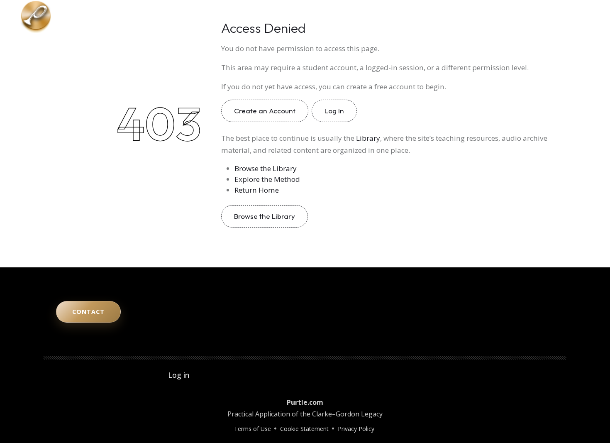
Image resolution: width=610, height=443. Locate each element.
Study (415, 16)
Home (340, 16)
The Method (377, 16)
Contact (511, 16)
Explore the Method (267, 179)
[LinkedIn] (567, 16)
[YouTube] (544, 16)
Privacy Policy (356, 429)
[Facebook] (579, 16)
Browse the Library (265, 168)
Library (477, 16)
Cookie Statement (304, 429)
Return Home (256, 190)
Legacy (445, 16)
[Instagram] (556, 16)
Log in (178, 375)
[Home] (36, 15)
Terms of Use (252, 429)
